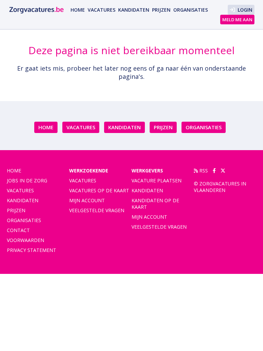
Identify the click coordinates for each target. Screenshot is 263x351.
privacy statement (31, 250)
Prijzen (161, 10)
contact (18, 230)
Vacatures (82, 180)
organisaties (190, 10)
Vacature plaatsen (156, 180)
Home (78, 10)
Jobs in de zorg (27, 180)
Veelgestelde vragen (96, 210)
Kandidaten (133, 10)
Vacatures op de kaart (99, 190)
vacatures (101, 10)
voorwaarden (25, 240)
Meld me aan (237, 19)
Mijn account (87, 200)
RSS (203, 170)
